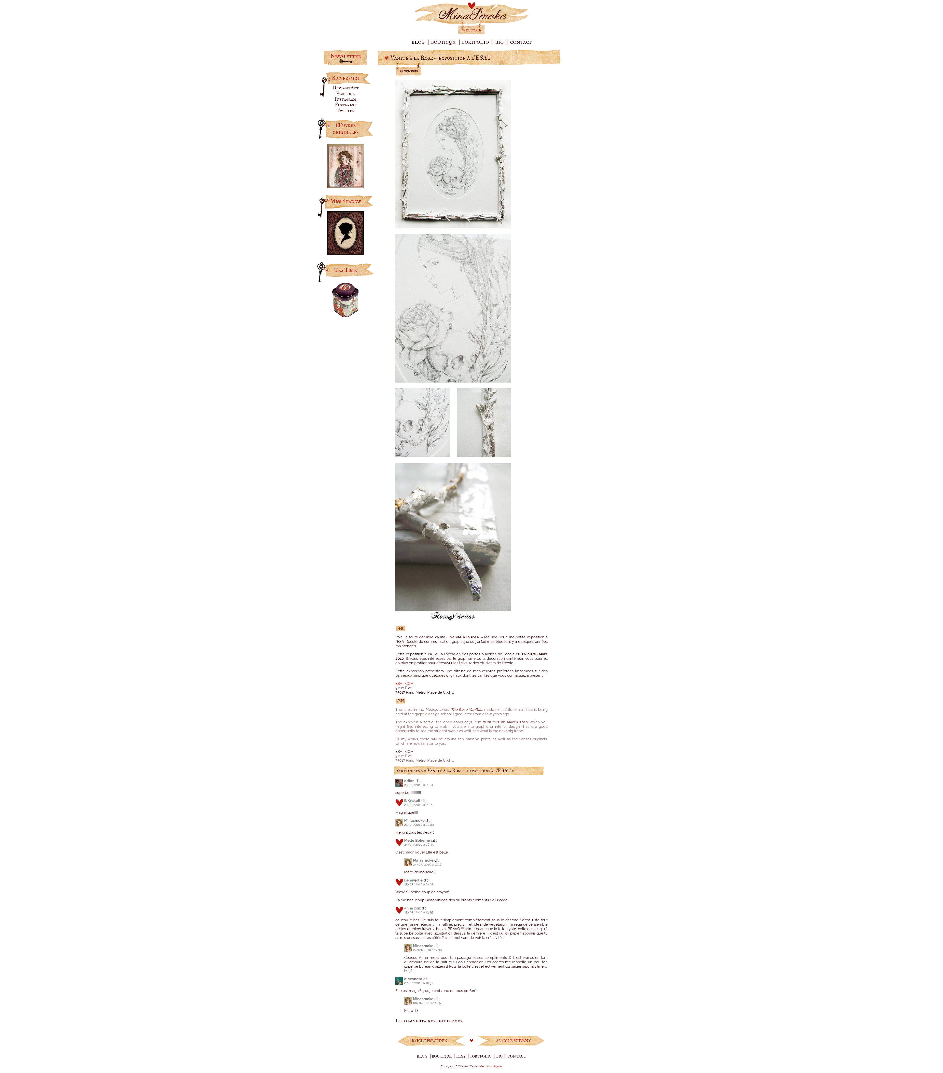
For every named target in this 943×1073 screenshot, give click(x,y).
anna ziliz (412, 908)
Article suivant (513, 1041)
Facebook (345, 93)
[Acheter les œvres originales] (345, 186)
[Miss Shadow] (345, 253)
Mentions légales (491, 1066)
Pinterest (345, 105)
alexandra (413, 979)
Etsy (461, 1056)
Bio (499, 42)
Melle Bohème (417, 840)
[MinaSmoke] (471, 33)
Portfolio (475, 42)
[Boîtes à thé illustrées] (345, 317)
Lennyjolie (413, 880)
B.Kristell (412, 800)
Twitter (345, 110)
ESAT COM (404, 683)
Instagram (345, 99)
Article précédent (429, 1041)
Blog (418, 42)
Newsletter (345, 56)
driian (409, 781)
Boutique (443, 42)
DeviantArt (346, 88)
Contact (521, 42)
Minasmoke (414, 820)
